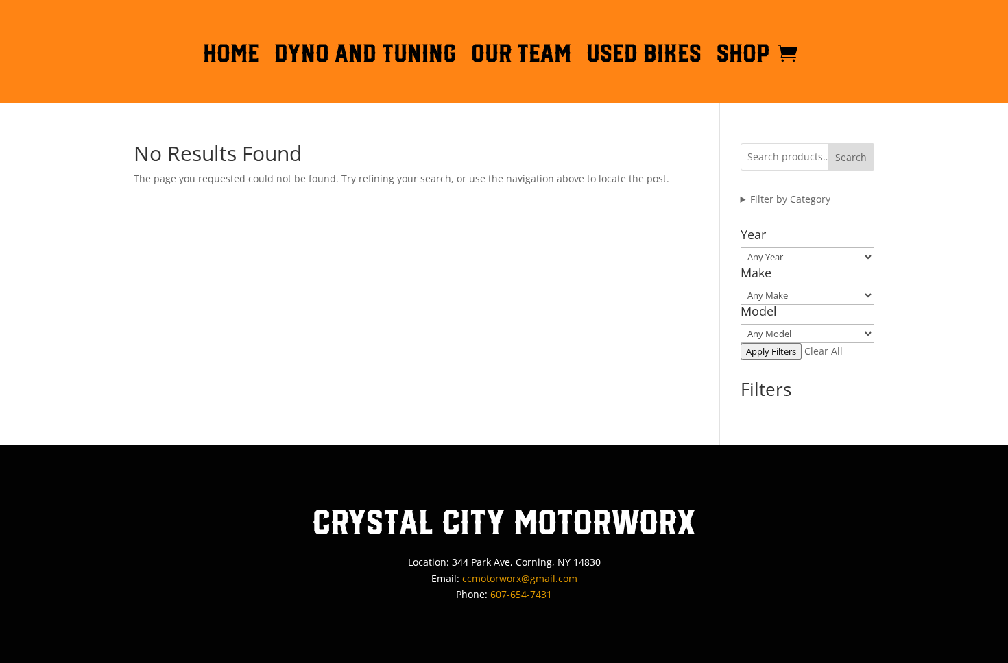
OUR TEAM (521, 55)
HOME (231, 55)
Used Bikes (643, 55)
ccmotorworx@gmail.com (519, 578)
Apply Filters (771, 351)
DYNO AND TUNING (365, 55)
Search (851, 157)
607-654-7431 (521, 594)
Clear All (823, 351)
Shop (743, 55)
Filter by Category (790, 198)
